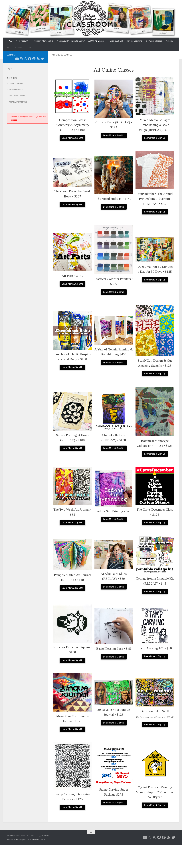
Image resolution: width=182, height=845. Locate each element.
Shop (9, 47)
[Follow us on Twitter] (42, 58)
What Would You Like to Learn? (71, 41)
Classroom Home (16, 83)
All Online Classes (96, 41)
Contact (29, 47)
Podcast (18, 47)
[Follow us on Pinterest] (33, 58)
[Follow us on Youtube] (16, 58)
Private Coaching (134, 41)
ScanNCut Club (116, 41)
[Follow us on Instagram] (21, 58)
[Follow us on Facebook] (29, 58)
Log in (9, 68)
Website (169, 41)
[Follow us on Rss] (38, 58)
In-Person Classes (154, 41)
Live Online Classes (17, 96)
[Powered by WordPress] (17, 839)
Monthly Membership (43, 41)
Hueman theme (39, 839)
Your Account (22, 41)
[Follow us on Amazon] (25, 58)
